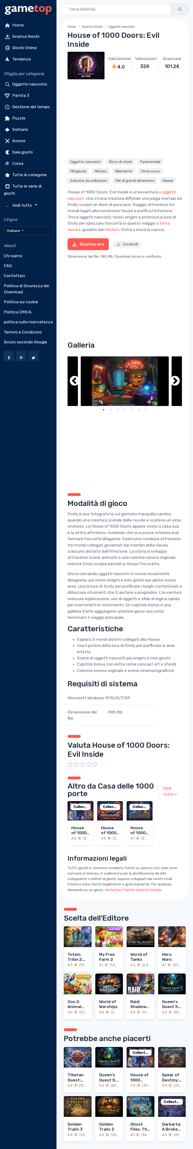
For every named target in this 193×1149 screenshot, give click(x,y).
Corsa (17, 163)
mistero (112, 229)
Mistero (100, 171)
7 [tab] (146, 409)
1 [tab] (103, 409)
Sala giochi (22, 152)
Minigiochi (78, 171)
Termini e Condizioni (23, 332)
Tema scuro (150, 171)
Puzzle (18, 118)
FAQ (8, 265)
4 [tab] (124, 409)
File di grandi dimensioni (134, 180)
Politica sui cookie (21, 301)
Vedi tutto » (170, 791)
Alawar (167, 180)
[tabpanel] (125, 381)
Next (175, 381)
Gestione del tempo (30, 106)
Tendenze (21, 59)
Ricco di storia (120, 161)
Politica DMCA (18, 312)
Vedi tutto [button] (19, 205)
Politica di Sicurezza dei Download (26, 288)
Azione (18, 140)
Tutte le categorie (29, 174)
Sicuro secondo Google (25, 342)
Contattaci (14, 275)
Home (17, 25)
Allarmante (124, 171)
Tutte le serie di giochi (23, 190)
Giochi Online (24, 47)
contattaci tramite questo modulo (133, 890)
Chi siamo (13, 255)
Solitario (19, 129)
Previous (75, 381)
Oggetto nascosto (29, 84)
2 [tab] (110, 409)
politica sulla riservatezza (28, 322)
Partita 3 (20, 95)
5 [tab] (131, 409)
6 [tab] (139, 409)
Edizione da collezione (88, 180)
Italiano (14, 231)
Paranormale (150, 161)
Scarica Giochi (25, 36)
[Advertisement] (125, 118)
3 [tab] (117, 409)
